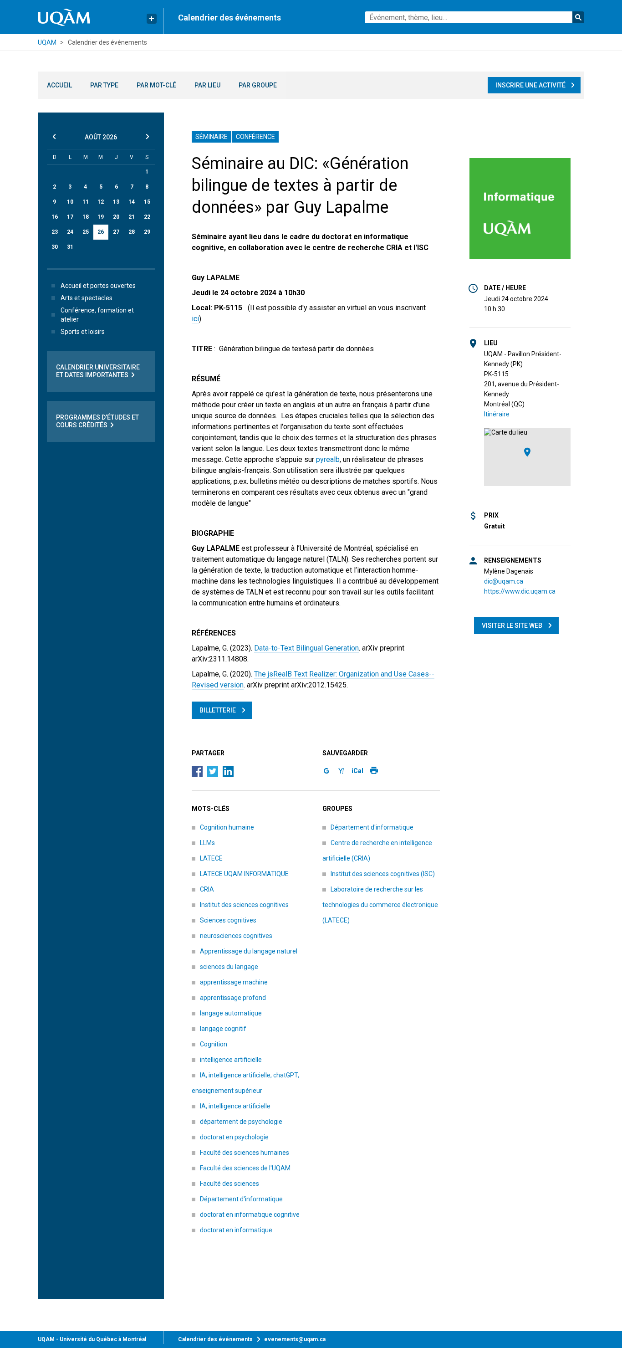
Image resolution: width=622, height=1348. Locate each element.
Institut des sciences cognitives (244, 904)
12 (100, 202)
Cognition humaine (227, 827)
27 (116, 232)
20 (116, 217)
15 (147, 202)
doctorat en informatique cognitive (250, 1214)
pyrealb (328, 459)
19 (100, 217)
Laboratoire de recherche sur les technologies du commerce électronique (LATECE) (380, 905)
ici (195, 318)
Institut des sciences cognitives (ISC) (383, 873)
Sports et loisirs (83, 331)
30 (54, 247)
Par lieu (207, 85)
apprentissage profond (233, 997)
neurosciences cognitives (236, 935)
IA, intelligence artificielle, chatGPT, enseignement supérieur (245, 1082)
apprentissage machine (234, 982)
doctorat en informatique (236, 1230)
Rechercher (578, 17)
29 (147, 232)
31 (70, 247)
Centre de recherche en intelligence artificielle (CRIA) (377, 850)
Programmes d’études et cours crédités (97, 421)
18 (85, 217)
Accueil (59, 85)
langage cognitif (223, 1028)
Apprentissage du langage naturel (248, 951)
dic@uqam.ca (503, 581)
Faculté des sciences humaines (244, 1152)
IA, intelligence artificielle (235, 1106)
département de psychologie (241, 1121)
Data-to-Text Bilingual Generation (306, 648)
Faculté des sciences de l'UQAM (245, 1168)
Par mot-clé (156, 85)
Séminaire (211, 136)
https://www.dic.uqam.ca (520, 591)
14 (131, 202)
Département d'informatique (241, 1199)
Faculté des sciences (229, 1183)
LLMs (207, 842)
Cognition (213, 1044)
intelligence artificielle (231, 1059)
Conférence (255, 136)
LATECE (211, 858)
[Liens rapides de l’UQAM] (152, 19)
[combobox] (474, 17)
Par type (104, 85)
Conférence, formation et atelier (97, 315)
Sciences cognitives (228, 920)
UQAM (47, 42)
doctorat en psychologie (234, 1137)
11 (85, 202)
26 (100, 232)
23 (54, 232)
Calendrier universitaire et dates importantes (98, 371)
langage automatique (231, 1013)
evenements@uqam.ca (295, 1339)
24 (70, 232)
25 (85, 232)
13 (116, 202)
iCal (357, 770)
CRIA (207, 889)
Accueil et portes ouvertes (98, 285)
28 (131, 232)
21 (131, 217)
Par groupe (258, 85)
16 (54, 217)
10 (70, 202)
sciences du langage (229, 966)
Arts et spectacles (86, 298)
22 (147, 217)
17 (70, 217)
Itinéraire (497, 414)
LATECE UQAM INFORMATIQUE (244, 873)
